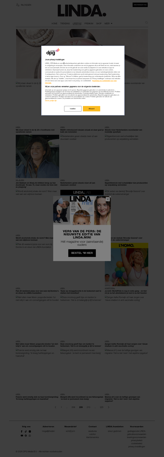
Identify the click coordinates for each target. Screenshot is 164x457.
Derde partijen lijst (51, 100)
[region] (83, 80)
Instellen (73, 108)
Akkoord (92, 108)
